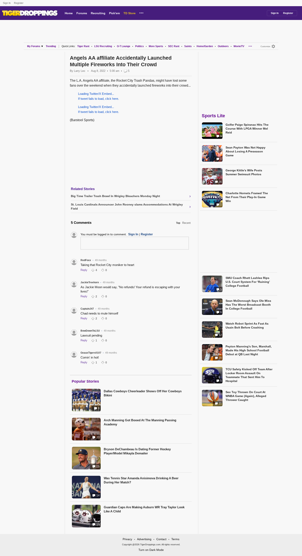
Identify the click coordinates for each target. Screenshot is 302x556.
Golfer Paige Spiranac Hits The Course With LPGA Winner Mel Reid (247, 128)
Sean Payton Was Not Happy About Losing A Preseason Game (245, 151)
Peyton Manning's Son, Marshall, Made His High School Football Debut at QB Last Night (249, 350)
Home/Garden (205, 46)
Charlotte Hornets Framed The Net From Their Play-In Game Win (247, 197)
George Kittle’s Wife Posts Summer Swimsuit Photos (244, 172)
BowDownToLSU (90, 330)
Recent (186, 222)
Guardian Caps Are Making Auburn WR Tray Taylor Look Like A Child (144, 509)
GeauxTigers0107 (91, 352)
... (141, 12)
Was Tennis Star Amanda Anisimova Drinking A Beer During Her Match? (141, 480)
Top (178, 223)
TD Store (129, 13)
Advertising (144, 539)
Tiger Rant (83, 46)
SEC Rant (173, 46)
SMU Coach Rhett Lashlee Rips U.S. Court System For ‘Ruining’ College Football (248, 281)
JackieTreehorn (90, 282)
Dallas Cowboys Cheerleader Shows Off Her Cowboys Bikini (143, 393)
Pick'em (114, 13)
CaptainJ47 (87, 308)
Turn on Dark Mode (151, 549)
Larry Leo (79, 70)
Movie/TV (239, 46)
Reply (84, 270)
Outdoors (223, 46)
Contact (161, 539)
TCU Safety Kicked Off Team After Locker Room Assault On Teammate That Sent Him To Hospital (249, 375)
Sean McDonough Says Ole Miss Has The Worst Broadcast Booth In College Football (248, 304)
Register (19, 3)
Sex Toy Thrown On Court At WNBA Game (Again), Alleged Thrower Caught (246, 396)
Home (69, 13)
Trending (51, 46)
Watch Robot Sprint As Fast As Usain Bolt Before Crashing (247, 325)
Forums (81, 13)
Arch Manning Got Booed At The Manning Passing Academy (140, 422)
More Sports (156, 46)
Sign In (7, 3)
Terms (175, 539)
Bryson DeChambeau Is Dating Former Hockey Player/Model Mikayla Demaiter (137, 451)
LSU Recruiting (103, 46)
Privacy (127, 539)
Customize (265, 46)
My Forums (33, 46)
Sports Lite (213, 115)
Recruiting (98, 13)
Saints (188, 46)
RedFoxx (86, 260)
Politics (139, 46)
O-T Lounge (123, 46)
